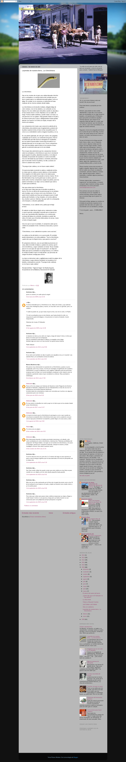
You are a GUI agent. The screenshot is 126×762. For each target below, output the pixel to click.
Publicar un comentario (31, 505)
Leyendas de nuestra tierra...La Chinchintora (94, 637)
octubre (85, 574)
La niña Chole (87, 599)
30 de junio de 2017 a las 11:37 (35, 407)
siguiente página (87, 499)
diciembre (86, 569)
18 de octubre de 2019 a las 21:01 (36, 448)
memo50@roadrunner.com (87, 187)
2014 (83, 555)
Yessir (28, 426)
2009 (83, 567)
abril (84, 588)
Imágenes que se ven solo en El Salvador (95, 649)
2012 (83, 560)
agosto (85, 579)
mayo (85, 586)
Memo (89, 441)
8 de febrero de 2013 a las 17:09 (35, 378)
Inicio (51, 513)
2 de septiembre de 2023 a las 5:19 (36, 462)
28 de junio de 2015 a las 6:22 (35, 395)
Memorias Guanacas (35, 9)
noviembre (86, 572)
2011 (83, 562)
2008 (83, 619)
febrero (85, 614)
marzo (85, 591)
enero (85, 616)
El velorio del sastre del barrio (91, 593)
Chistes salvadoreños (86, 626)
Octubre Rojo (86, 517)
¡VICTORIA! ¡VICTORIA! (90, 604)
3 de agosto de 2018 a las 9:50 (35, 421)
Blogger (76, 757)
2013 (83, 557)
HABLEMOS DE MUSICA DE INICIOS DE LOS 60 (95, 485)
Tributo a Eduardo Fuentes (90, 602)
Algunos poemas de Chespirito (93, 662)
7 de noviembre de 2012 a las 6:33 (36, 359)
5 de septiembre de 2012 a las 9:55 (36, 347)
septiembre (86, 576)
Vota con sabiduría (88, 607)
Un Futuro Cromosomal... (95, 535)
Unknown (29, 383)
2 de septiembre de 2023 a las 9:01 (36, 474)
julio (84, 581)
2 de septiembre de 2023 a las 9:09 (36, 502)
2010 (83, 565)
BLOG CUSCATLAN (88, 534)
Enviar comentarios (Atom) (38, 516)
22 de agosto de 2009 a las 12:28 (36, 328)
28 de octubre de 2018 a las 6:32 (36, 431)
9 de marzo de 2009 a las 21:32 (35, 297)
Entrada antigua (69, 513)
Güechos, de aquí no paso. (95, 686)
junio (84, 584)
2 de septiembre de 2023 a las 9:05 (36, 488)
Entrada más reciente (30, 513)
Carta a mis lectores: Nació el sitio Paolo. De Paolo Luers (95, 502)
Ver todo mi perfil (84, 475)
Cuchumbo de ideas (88, 482)
